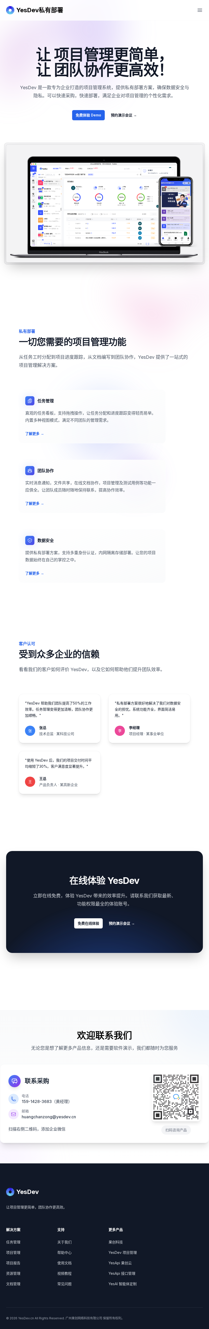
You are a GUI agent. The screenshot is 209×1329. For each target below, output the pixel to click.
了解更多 (34, 433)
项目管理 (13, 1252)
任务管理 (13, 1242)
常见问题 (64, 1284)
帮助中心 (64, 1252)
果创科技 (116, 1242)
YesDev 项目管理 (123, 1252)
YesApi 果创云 (120, 1263)
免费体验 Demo (88, 115)
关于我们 (64, 1242)
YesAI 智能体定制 (123, 1284)
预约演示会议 (124, 115)
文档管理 (13, 1284)
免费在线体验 (88, 923)
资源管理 (13, 1273)
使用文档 (64, 1263)
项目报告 (13, 1263)
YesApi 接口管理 (122, 1273)
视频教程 (64, 1273)
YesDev (27, 1191)
